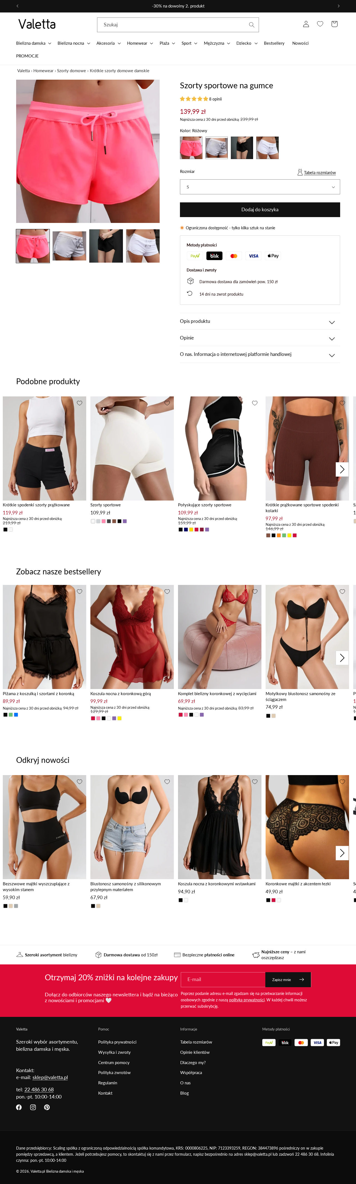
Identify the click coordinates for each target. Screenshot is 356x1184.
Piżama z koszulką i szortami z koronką (38, 693)
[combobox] (178, 25)
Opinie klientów (195, 1052)
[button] (33, 43)
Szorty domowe (71, 70)
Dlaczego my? (193, 1062)
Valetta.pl (38, 1171)
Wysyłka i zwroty (114, 1052)
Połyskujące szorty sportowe (204, 504)
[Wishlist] (320, 24)
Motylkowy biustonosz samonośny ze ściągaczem (300, 696)
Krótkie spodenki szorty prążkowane (36, 504)
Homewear (43, 70)
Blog (184, 1092)
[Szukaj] (252, 25)
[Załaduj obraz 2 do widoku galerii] (69, 246)
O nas (185, 1082)
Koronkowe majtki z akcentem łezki (298, 883)
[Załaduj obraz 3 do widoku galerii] (106, 246)
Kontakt (105, 1092)
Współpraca (191, 1072)
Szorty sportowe (105, 504)
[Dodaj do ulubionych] (79, 403)
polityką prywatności (246, 999)
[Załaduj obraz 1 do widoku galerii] (33, 246)
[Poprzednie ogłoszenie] (17, 6)
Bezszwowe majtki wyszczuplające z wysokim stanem (36, 886)
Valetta (23, 70)
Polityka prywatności (117, 1041)
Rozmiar (187, 171)
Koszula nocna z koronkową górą (120, 693)
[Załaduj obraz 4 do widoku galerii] (142, 246)
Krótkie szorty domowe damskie (119, 70)
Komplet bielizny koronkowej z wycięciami (217, 693)
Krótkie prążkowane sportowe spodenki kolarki (302, 507)
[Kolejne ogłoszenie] (339, 6)
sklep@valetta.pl (50, 1077)
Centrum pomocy (114, 1062)
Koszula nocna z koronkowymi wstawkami (217, 883)
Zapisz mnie (281, 979)
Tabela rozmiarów (320, 172)
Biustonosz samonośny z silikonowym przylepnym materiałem (125, 886)
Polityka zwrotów (114, 1072)
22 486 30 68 (39, 1089)
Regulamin (107, 1082)
